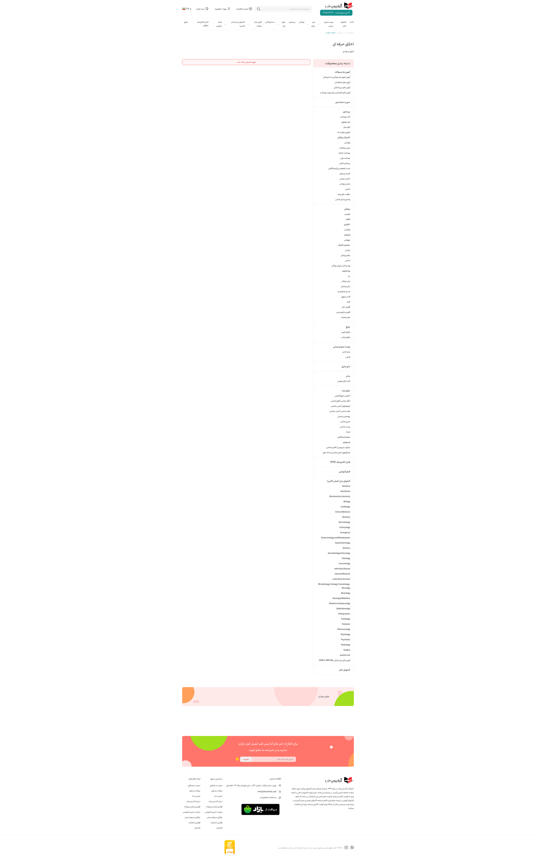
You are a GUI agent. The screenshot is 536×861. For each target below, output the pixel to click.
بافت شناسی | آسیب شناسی (339, 411)
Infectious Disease (342, 568)
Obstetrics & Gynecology (339, 603)
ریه (349, 276)
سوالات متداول (216, 790)
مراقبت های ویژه (344, 194)
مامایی (347, 189)
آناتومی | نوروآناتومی (342, 395)
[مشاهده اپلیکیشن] (260, 809)
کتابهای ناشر (343, 24)
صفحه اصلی (349, 32)
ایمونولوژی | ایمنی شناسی (340, 406)
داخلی (347, 260)
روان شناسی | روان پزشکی (341, 265)
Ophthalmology (343, 608)
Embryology (344, 527)
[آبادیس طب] (337, 6)
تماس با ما (218, 796)
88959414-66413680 (268, 797)
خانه (352, 22)
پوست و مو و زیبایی (328, 24)
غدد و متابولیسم (344, 291)
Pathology (345, 619)
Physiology (345, 634)
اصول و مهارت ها (344, 132)
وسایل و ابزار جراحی (342, 199)
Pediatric (346, 624)
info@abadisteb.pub (267, 791)
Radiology (345, 644)
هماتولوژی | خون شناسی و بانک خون (336, 452)
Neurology (345, 593)
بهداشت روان (345, 158)
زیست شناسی (345, 426)
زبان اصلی (346, 351)
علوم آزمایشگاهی (343, 437)
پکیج (186, 22)
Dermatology (344, 522)
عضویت (246, 759)
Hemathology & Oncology (339, 553)
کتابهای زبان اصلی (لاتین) (238, 24)
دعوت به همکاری (216, 785)
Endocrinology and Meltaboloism (335, 537)
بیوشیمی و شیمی (343, 416)
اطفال (348, 219)
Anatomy (346, 486)
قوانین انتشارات (216, 822)
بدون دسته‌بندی (342, 102)
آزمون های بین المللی (342, 87)
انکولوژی (347, 224)
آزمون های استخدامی (342, 82)
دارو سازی (313, 24)
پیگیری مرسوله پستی (214, 817)
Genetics (346, 548)
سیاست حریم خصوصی (213, 812)
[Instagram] (346, 848)
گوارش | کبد (346, 307)
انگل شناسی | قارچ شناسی (340, 400)
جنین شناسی (345, 421)
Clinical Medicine (342, 512)
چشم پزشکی (345, 255)
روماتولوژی (346, 270)
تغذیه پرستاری (344, 173)
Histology (346, 558)
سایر (348, 376)
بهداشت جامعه (344, 152)
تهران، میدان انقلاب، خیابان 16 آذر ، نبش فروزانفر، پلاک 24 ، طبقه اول (251, 785)
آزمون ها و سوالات (258, 24)
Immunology (344, 563)
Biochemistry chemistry (339, 496)
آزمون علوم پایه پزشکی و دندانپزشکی (336, 77)
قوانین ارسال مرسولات (214, 806)
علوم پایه (283, 24)
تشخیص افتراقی (344, 245)
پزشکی (301, 22)
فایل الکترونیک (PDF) (202, 24)
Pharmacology (343, 629)
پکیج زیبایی (345, 337)
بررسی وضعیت (344, 147)
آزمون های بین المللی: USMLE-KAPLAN (334, 660)
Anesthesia (345, 491)
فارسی (347, 356)
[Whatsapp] (352, 848)
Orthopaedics (344, 613)
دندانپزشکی (270, 22)
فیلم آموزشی (219, 24)
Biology (347, 501)
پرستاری (292, 22)
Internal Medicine (342, 573)
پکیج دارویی (345, 332)
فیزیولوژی (346, 442)
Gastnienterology (342, 543)
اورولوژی (347, 234)
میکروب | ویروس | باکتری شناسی (338, 447)
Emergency (345, 532)
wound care (345, 655)
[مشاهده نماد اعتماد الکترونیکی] (256, 847)
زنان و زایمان (345, 286)
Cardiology (345, 506)
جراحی (347, 250)
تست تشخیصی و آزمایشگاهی (339, 168)
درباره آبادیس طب (215, 801)
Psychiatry (345, 639)
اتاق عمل (346, 127)
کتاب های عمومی (343, 381)
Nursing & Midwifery (341, 598)
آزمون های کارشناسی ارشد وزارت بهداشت (335, 92)
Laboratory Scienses (341, 579)
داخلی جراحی (345, 178)
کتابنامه (219, 827)
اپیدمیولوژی (345, 121)
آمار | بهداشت (345, 116)
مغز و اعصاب (345, 317)
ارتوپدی (347, 214)
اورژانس (347, 142)
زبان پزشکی (345, 281)
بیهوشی (347, 239)
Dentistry (346, 517)
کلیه (348, 301)
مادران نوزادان (345, 183)
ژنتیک (348, 431)
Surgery (346, 650)
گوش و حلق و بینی (343, 312)
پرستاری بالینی (344, 163)
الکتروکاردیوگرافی (343, 137)
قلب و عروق (345, 296)
